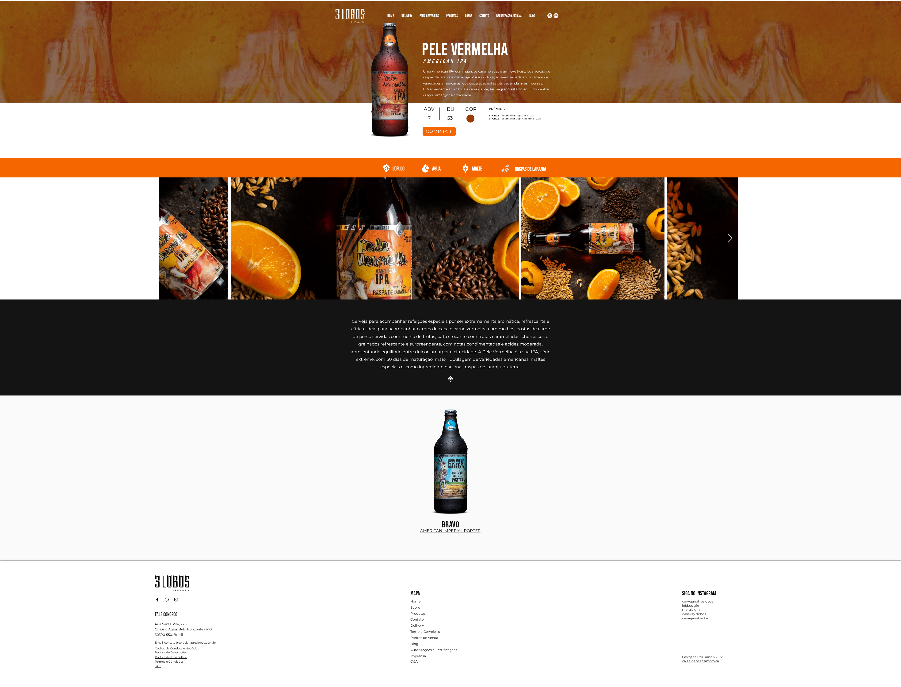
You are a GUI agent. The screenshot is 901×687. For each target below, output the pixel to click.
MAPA (415, 593)
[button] (452, 14)
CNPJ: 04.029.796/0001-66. (700, 661)
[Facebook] (157, 599)
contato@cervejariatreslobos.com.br (190, 642)
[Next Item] (730, 238)
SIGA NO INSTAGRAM (699, 593)
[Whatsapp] (549, 15)
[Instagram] (556, 15)
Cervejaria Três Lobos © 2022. (702, 657)
